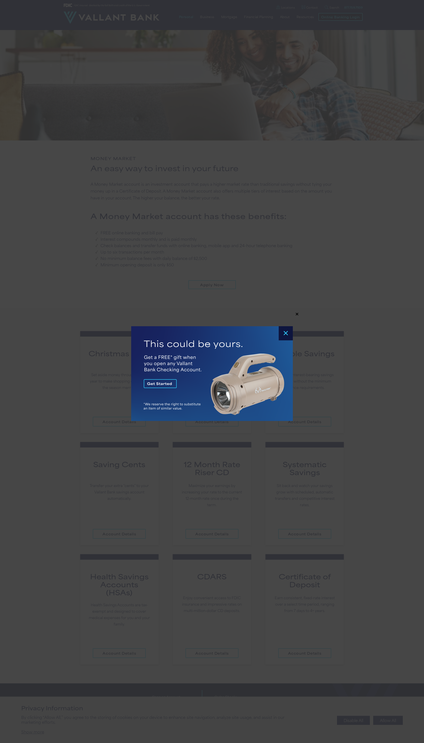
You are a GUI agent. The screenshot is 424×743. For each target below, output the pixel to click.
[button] (212, 371)
